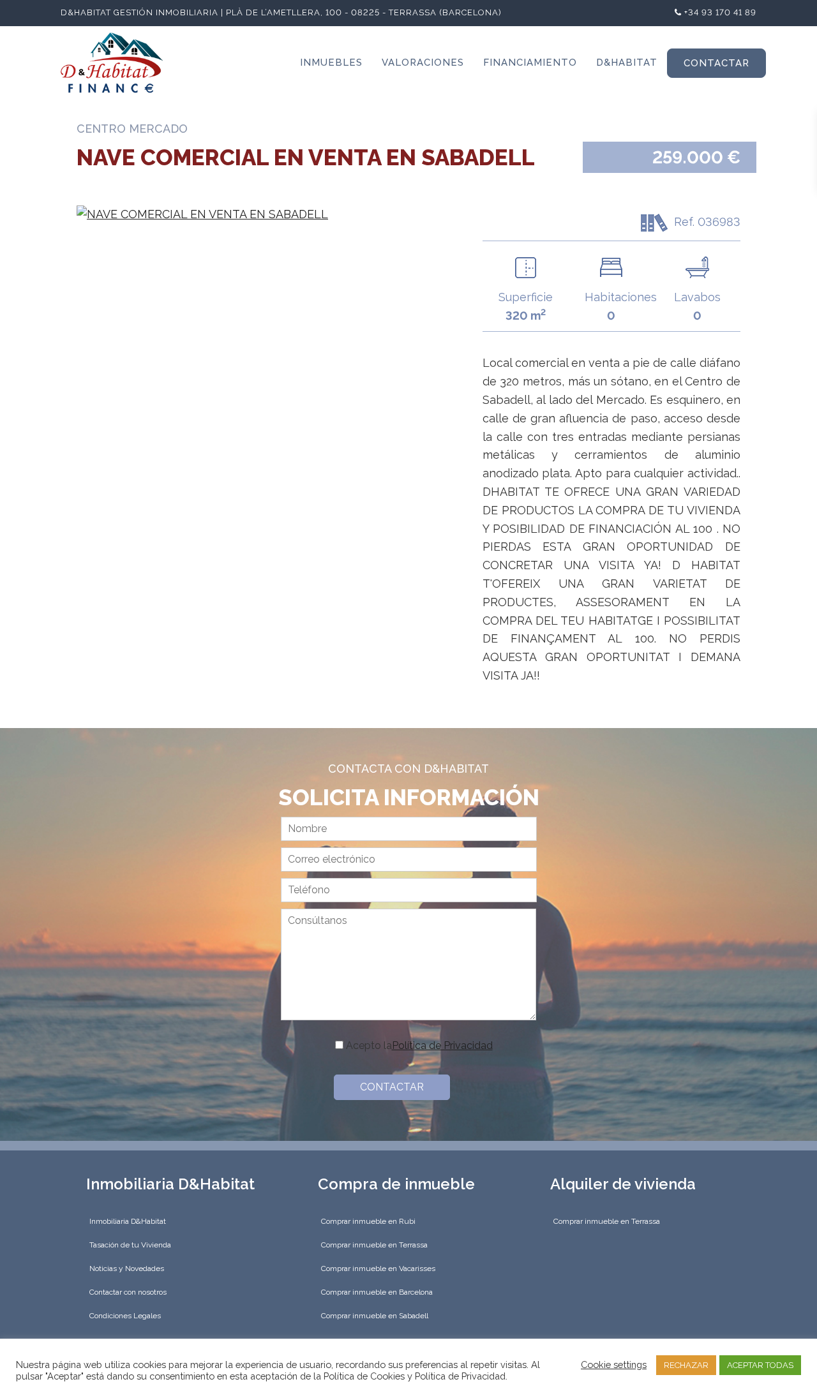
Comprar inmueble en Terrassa (374, 1244)
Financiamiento (530, 62)
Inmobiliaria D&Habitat (127, 1221)
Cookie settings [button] (614, 1364)
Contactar (716, 63)
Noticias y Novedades (126, 1268)
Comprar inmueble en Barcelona (377, 1292)
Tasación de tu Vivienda (130, 1244)
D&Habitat (626, 62)
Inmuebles (331, 62)
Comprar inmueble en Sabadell (374, 1315)
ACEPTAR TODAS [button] (760, 1365)
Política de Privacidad (442, 1045)
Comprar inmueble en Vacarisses (378, 1268)
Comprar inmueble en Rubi (368, 1221)
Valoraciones (423, 62)
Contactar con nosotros (128, 1292)
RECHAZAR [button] (686, 1365)
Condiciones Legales (125, 1315)
